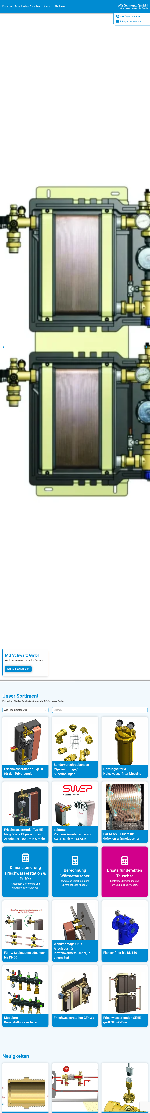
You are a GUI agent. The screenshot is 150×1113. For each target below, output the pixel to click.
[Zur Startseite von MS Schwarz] (133, 6)
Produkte (7, 6)
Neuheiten (60, 6)
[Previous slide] (3, 346)
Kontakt (48, 6)
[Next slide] (146, 346)
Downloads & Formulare (27, 6)
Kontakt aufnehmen (18, 669)
